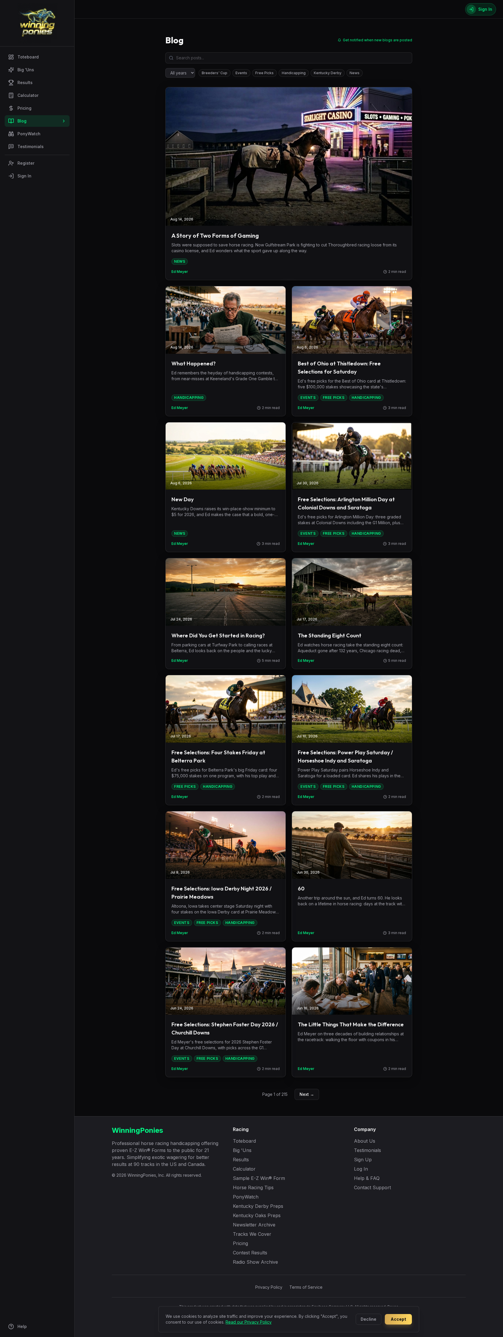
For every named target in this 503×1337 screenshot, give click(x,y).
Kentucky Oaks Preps (257, 1215)
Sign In (24, 175)
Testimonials (30, 146)
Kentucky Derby (327, 73)
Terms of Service (306, 1287)
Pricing (24, 108)
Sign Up (363, 1159)
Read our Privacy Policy (249, 1322)
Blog (21, 120)
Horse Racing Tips (253, 1187)
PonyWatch (28, 133)
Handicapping (294, 73)
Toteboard (28, 56)
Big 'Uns (25, 69)
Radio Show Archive (255, 1262)
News (354, 73)
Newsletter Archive (254, 1225)
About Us (364, 1141)
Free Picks (264, 73)
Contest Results (250, 1253)
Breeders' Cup (214, 73)
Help (22, 1326)
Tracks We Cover (252, 1234)
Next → (307, 1094)
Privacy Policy (268, 1287)
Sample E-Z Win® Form (259, 1178)
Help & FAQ (367, 1178)
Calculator (27, 95)
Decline (368, 1319)
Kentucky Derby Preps (258, 1206)
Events (241, 73)
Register (25, 163)
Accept (398, 1319)
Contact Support (372, 1187)
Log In (361, 1169)
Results (25, 82)
